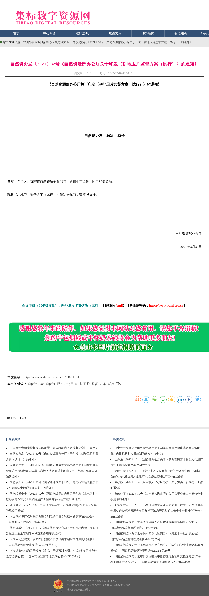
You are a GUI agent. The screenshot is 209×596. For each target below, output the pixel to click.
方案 (103, 384)
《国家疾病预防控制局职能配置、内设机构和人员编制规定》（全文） (54, 448)
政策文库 (115, 33)
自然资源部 (54, 384)
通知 (119, 384)
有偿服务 (180, 33)
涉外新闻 (148, 33)
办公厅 (68, 384)
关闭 (24, 417)
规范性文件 (62, 42)
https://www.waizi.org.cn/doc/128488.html (51, 377)
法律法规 (82, 33)
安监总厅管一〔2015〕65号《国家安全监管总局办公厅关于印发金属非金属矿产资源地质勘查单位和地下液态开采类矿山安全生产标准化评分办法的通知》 (52, 471)
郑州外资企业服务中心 (37, 42)
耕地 (78, 384)
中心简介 (49, 33)
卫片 (86, 384)
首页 (16, 33)
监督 (94, 384)
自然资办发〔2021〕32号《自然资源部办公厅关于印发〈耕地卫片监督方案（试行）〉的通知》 (132, 42)
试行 (111, 384)
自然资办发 (36, 384)
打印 (13, 417)
